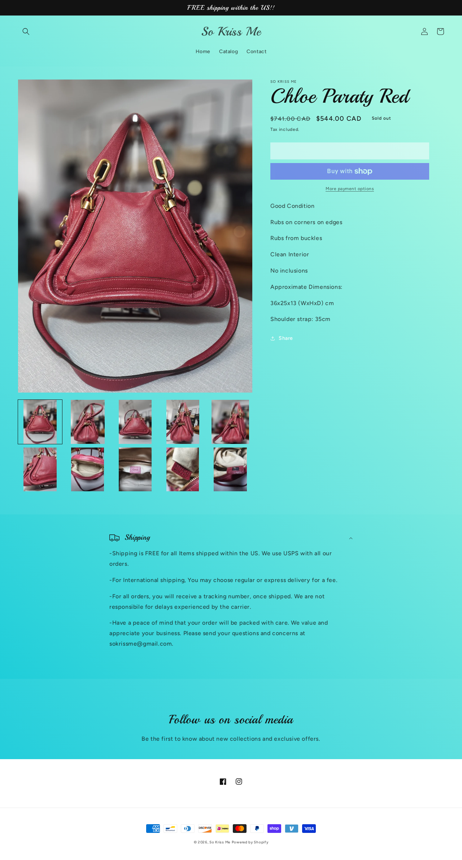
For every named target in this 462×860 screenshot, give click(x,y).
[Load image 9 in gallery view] (183, 470)
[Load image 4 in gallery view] (183, 422)
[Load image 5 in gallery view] (230, 422)
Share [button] (286, 338)
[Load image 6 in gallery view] (40, 470)
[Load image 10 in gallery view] (230, 470)
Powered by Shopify (250, 842)
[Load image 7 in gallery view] (88, 470)
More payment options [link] (350, 188)
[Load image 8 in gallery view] (135, 470)
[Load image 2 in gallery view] (88, 422)
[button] (26, 31)
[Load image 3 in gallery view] (135, 422)
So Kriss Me (219, 842)
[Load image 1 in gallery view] (40, 422)
